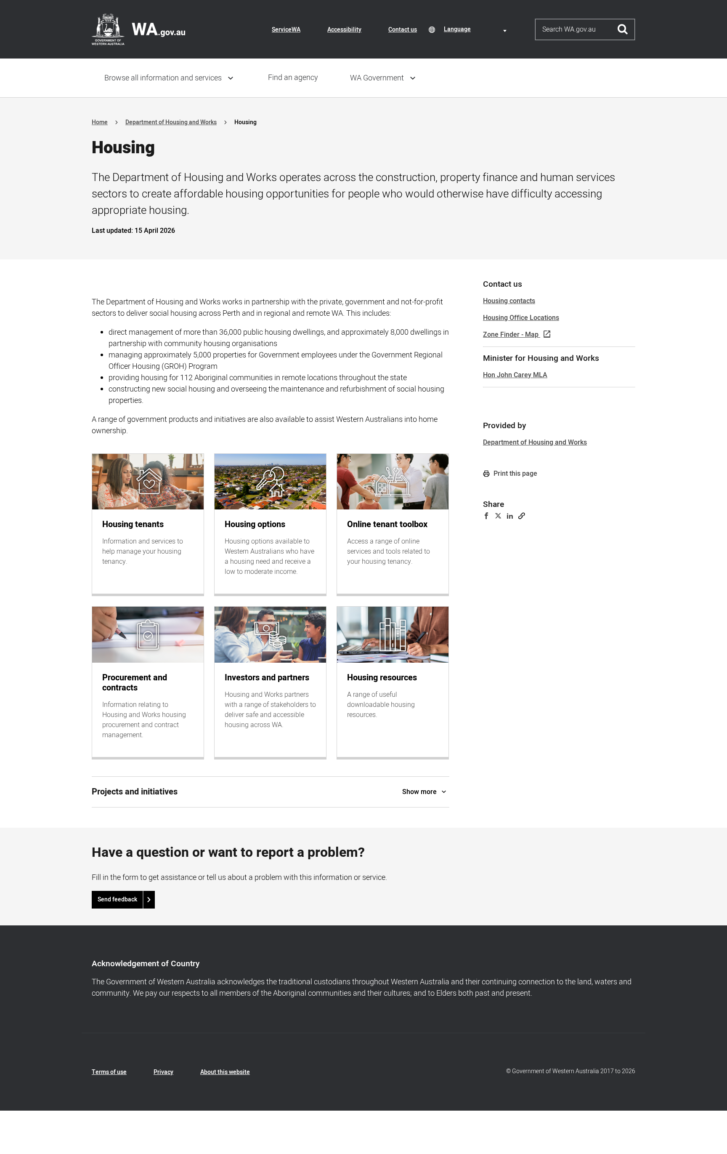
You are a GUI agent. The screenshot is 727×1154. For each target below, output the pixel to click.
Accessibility (344, 29)
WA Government (377, 78)
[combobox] (476, 29)
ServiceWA (286, 29)
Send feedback (117, 899)
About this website (225, 1072)
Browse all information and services (163, 78)
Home (100, 122)
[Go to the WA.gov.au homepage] (138, 29)
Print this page (514, 474)
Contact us (402, 29)
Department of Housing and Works (171, 122)
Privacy (163, 1072)
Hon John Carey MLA (515, 375)
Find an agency (293, 77)
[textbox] (476, 29)
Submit (623, 29)
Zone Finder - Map (511, 335)
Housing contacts (509, 301)
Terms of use (109, 1072)
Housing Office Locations (521, 318)
